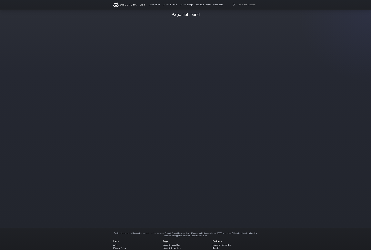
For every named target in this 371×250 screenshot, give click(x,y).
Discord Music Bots (171, 245)
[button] (247, 4)
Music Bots (218, 5)
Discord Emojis (186, 5)
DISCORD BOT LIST (132, 4)
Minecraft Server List (221, 245)
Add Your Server (203, 5)
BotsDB (215, 248)
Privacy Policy (119, 248)
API (115, 245)
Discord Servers (170, 5)
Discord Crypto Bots (172, 248)
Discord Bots (154, 5)
